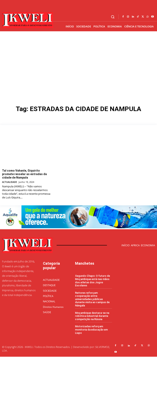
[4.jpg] (78, 227)
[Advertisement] (78, 62)
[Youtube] (152, 16)
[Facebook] (123, 16)
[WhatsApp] (147, 16)
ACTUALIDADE (9, 182)
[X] (142, 16)
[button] (112, 16)
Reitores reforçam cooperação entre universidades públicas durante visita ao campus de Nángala (92, 299)
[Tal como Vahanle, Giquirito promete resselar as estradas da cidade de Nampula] (27, 148)
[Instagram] (128, 16)
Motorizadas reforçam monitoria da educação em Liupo (91, 329)
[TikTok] (137, 16)
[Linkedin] (132, 16)
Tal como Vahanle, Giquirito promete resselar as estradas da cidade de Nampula (24, 174)
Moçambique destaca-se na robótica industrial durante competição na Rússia (92, 316)
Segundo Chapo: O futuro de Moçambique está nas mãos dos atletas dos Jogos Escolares (92, 280)
